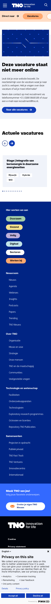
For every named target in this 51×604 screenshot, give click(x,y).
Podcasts (13, 305)
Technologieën (16, 407)
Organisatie (14, 340)
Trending (13, 318)
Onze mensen (16, 359)
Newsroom (12, 273)
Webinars (13, 292)
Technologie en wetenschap (22, 388)
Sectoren (15, 252)
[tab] (2, 191)
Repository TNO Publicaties (22, 427)
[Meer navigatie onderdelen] (48, 16)
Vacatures (33, 16)
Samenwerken (14, 436)
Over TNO (11, 334)
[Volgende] (12, 143)
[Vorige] (5, 143)
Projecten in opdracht (19, 442)
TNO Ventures (16, 462)
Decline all (38, 595)
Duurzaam (15, 219)
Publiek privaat (16, 449)
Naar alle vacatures (17, 110)
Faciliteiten (14, 395)
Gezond (14, 227)
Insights (13, 299)
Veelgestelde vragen (19, 379)
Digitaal (14, 244)
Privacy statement (17, 547)
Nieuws (12, 280)
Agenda (13, 286)
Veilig (13, 235)
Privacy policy (22, 588)
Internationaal (16, 474)
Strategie (13, 353)
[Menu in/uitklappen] (5, 5)
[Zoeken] (46, 5)
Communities (15, 372)
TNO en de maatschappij (21, 366)
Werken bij (16, 261)
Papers (12, 312)
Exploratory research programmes (26, 414)
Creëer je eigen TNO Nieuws (27, 506)
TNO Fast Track (16, 455)
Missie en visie (16, 347)
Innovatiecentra (17, 468)
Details (5, 588)
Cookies (12, 539)
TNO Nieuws (15, 324)
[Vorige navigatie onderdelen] (3, 16)
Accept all (13, 595)
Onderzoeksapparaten (20, 401)
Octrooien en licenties (20, 420)
